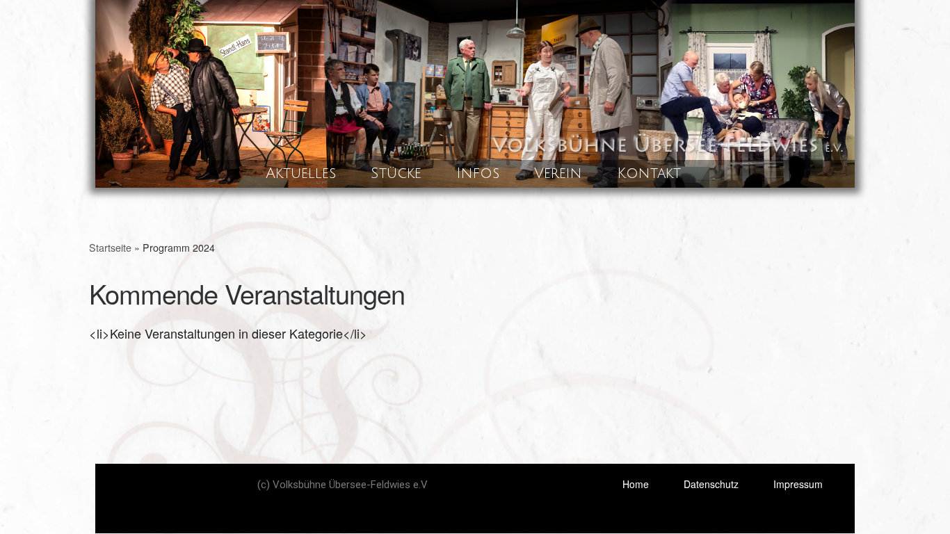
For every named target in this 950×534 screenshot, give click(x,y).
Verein (558, 173)
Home (635, 484)
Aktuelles (301, 173)
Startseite (110, 247)
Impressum (798, 484)
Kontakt (649, 173)
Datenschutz (711, 484)
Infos (477, 173)
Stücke (396, 173)
